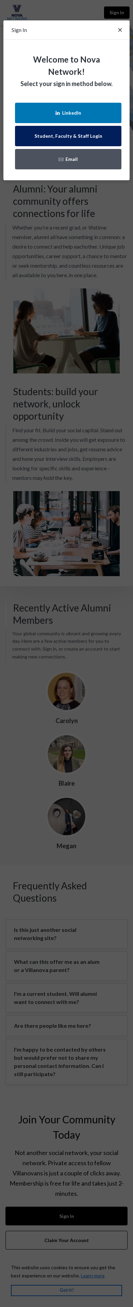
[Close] (120, 29)
